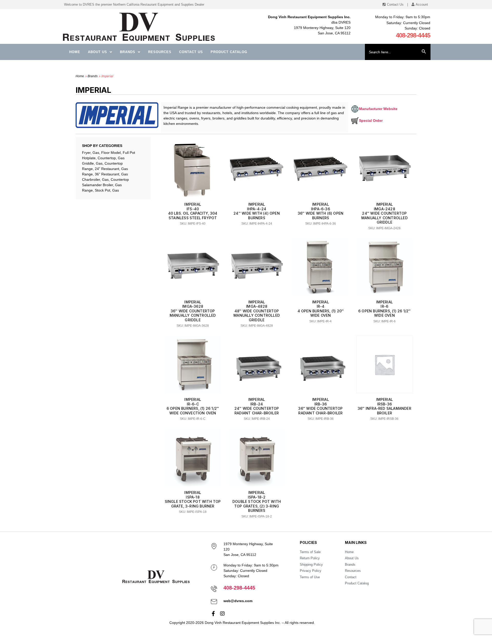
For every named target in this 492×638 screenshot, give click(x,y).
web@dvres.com (237, 601)
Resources (159, 52)
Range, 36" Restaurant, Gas (105, 174)
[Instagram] (222, 613)
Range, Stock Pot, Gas (100, 190)
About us (97, 52)
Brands (127, 52)
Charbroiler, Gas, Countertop (105, 179)
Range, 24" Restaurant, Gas (105, 169)
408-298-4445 (413, 35)
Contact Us (191, 52)
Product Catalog (229, 52)
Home (74, 52)
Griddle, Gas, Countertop (102, 163)
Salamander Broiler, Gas (102, 185)
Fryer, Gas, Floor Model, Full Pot (108, 153)
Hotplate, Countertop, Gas (103, 158)
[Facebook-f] (213, 613)
